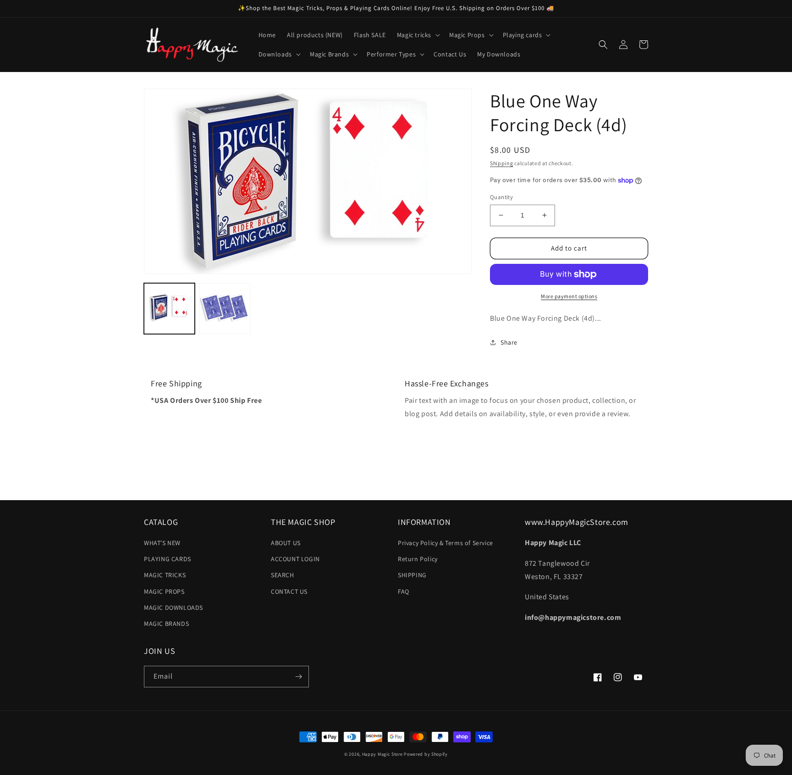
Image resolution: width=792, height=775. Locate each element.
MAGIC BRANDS (166, 623)
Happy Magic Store (382, 754)
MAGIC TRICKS (165, 575)
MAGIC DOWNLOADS (173, 607)
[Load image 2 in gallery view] (224, 308)
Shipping (501, 163)
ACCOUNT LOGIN (295, 559)
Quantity (501, 197)
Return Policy (418, 559)
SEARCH (282, 575)
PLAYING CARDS (167, 559)
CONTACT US (289, 591)
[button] (417, 35)
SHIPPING (412, 575)
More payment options (569, 296)
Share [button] (508, 342)
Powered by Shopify (426, 754)
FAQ (403, 591)
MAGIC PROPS (164, 591)
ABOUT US (286, 543)
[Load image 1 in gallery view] (169, 308)
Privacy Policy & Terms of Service (445, 543)
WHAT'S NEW (162, 543)
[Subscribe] (298, 676)
